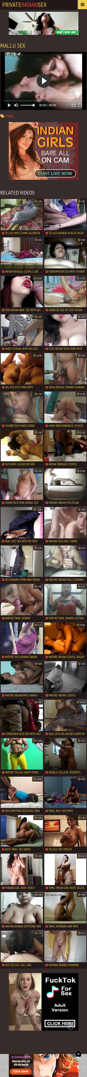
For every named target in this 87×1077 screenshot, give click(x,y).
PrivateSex (24, 4)
